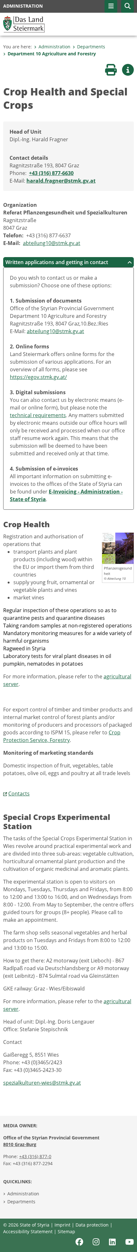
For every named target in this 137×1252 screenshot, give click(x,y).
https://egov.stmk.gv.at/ (38, 377)
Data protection (92, 1225)
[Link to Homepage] (24, 23)
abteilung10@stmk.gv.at (51, 243)
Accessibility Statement (28, 1231)
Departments (91, 47)
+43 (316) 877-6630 (51, 173)
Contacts (19, 793)
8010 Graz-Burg (19, 1144)
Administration (54, 47)
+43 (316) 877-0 (35, 1156)
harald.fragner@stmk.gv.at (61, 180)
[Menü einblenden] (111, 6)
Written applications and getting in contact (56, 262)
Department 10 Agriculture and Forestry (52, 54)
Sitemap (66, 1231)
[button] (127, 6)
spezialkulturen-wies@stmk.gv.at (42, 1082)
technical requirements (38, 415)
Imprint (62, 1225)
